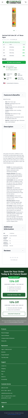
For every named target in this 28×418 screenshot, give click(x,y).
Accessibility (4, 379)
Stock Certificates (5, 335)
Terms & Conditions (11, 414)
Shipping (3, 368)
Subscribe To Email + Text (14, 294)
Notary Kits (3, 341)
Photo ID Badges (5, 332)
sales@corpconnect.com (6, 393)
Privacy (19, 414)
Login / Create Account (6, 349)
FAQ (2, 374)
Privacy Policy (21, 322)
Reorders (3, 352)
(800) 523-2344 (4, 387)
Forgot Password (5, 354)
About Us (3, 376)
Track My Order (4, 357)
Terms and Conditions (13, 322)
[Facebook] (2, 406)
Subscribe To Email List (14, 313)
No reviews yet (13, 39)
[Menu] (2, 2)
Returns (3, 371)
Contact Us (3, 365)
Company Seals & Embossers (7, 338)
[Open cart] (25, 2)
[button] (14, 30)
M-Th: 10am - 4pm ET (6, 390)
